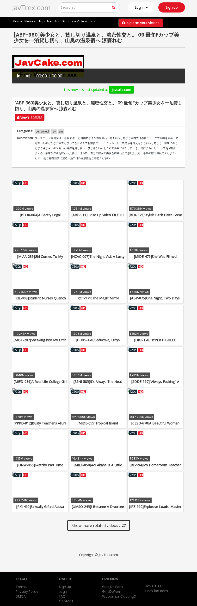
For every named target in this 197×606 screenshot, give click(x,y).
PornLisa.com (156, 590)
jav (54, 131)
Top (42, 21)
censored (42, 131)
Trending (54, 21)
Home (18, 21)
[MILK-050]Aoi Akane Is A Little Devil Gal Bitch (98, 467)
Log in (63, 591)
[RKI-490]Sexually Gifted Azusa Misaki (40, 509)
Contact (66, 601)
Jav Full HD (154, 586)
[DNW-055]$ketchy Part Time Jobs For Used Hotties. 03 (40, 467)
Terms (21, 586)
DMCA (21, 596)
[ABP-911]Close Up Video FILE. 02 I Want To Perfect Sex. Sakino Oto (97, 217)
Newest (31, 21)
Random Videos (75, 21)
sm (61, 131)
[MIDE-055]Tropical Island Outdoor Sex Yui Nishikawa (98, 425)
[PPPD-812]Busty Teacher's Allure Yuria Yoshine (40, 425)
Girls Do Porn (112, 586)
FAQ (62, 596)
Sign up (172, 7)
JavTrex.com (31, 7)
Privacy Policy (27, 591)
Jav (92, 21)
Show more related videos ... (97, 525)
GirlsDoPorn (111, 591)
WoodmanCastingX (119, 596)
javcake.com (121, 89)
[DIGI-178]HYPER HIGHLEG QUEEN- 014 (155, 342)
